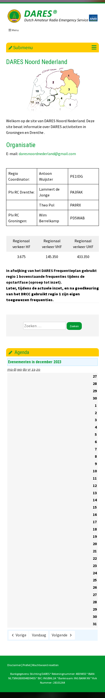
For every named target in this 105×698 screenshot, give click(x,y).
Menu (15, 30)
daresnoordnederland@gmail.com (47, 153)
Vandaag (39, 635)
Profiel (26, 665)
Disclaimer (14, 665)
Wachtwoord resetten (45, 665)
